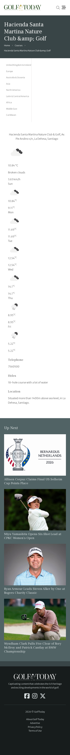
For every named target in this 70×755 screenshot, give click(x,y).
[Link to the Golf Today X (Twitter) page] (43, 696)
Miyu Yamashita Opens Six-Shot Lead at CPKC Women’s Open (32, 536)
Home (7, 45)
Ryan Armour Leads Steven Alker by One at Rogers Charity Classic (34, 591)
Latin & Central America (17, 96)
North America (13, 90)
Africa (9, 102)
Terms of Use (35, 730)
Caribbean (11, 115)
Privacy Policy (35, 727)
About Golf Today (35, 719)
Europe (9, 71)
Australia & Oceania (15, 77)
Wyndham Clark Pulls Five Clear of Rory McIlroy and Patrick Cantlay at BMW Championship (32, 648)
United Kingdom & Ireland (18, 65)
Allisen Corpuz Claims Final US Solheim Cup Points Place (33, 481)
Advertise (35, 723)
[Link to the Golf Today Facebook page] (27, 696)
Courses (19, 45)
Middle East (11, 108)
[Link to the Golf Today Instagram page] (34, 696)
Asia (8, 84)
